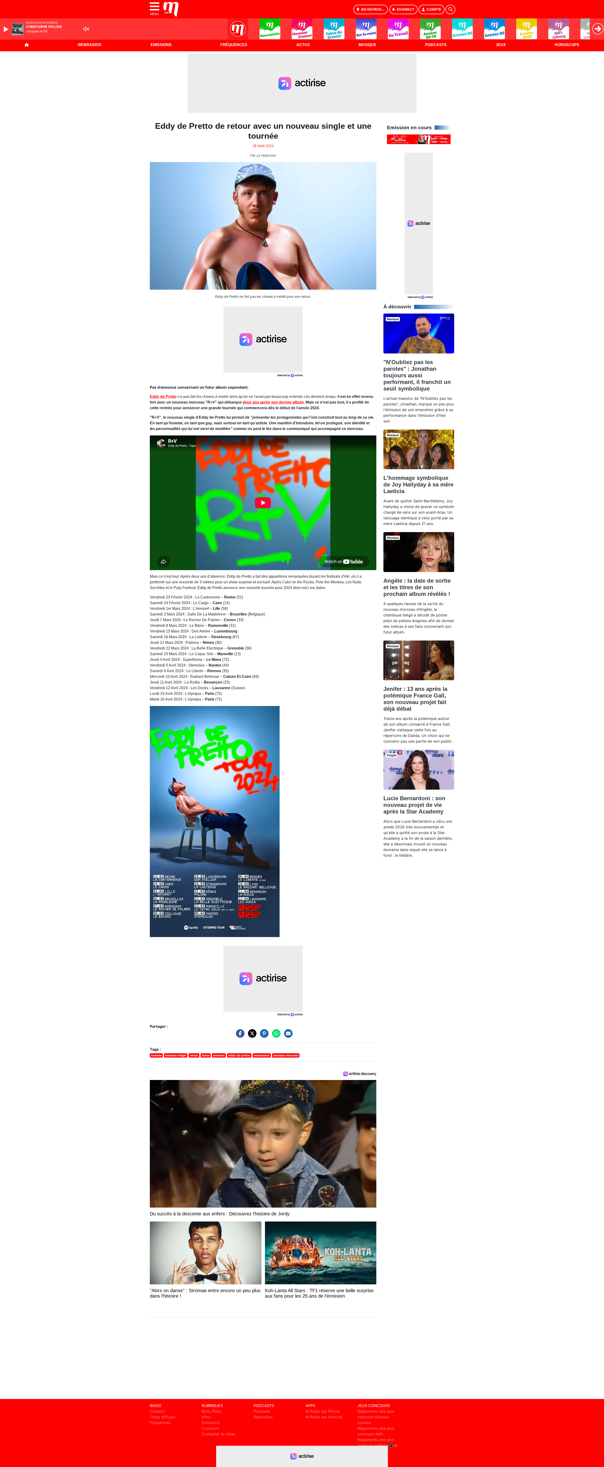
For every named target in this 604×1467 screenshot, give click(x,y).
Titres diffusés (162, 1417)
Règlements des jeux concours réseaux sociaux (375, 1417)
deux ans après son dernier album (273, 402)
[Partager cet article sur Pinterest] (263, 1035)
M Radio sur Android (324, 1417)
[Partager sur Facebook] (239, 1035)
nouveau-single (175, 1055)
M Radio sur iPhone (323, 1411)
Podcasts (436, 45)
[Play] (6, 29)
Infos (206, 1417)
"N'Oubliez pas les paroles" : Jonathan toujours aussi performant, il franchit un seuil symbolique (417, 375)
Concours (210, 1428)
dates (206, 1055)
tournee (156, 1055)
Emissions (161, 45)
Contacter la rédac (218, 1434)
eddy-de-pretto (239, 1055)
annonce (219, 1055)
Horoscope (567, 45)
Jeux (501, 45)
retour (194, 1055)
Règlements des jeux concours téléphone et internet (377, 1445)
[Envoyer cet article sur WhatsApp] (275, 1035)
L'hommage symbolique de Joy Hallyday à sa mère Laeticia (418, 484)
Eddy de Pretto (163, 397)
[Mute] (86, 29)
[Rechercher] (450, 9)
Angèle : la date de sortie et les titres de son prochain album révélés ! (417, 587)
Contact (157, 1411)
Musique (367, 45)
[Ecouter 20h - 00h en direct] (419, 139)
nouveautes (262, 1055)
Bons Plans (211, 1411)
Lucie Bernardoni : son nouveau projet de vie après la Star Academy (414, 805)
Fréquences (233, 45)
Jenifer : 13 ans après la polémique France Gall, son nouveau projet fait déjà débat (415, 699)
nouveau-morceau (285, 1055)
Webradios (89, 45)
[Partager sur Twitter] (251, 1035)
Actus (303, 45)
